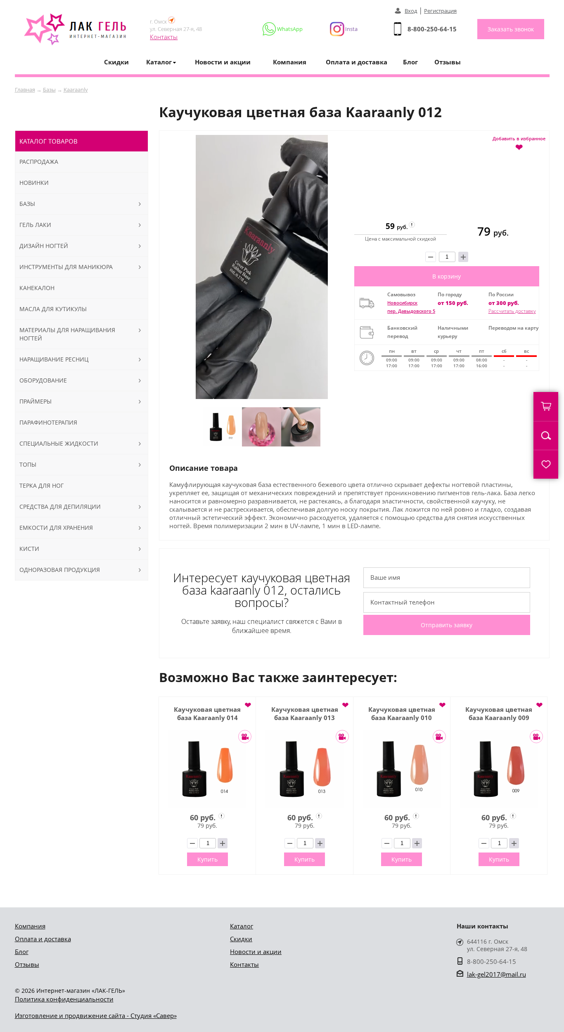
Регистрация (440, 10)
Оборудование (43, 380)
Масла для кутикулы (53, 309)
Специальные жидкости (58, 443)
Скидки (116, 62)
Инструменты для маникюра (66, 267)
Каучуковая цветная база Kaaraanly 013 (304, 713)
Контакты (164, 37)
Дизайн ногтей (43, 246)
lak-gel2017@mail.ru (496, 974)
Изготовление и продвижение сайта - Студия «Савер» (96, 1015)
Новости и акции (223, 62)
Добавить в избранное (519, 143)
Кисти (29, 549)
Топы (27, 464)
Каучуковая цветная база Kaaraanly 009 (498, 713)
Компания (289, 62)
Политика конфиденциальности (64, 999)
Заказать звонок (511, 29)
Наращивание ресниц (53, 359)
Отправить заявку (446, 625)
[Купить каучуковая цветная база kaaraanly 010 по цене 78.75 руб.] (402, 769)
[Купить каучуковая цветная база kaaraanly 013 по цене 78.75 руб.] (304, 769)
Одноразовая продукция (59, 570)
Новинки (34, 183)
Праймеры (35, 401)
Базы (49, 89)
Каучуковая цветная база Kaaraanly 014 (207, 713)
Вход (411, 10)
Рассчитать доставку (512, 310)
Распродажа (38, 161)
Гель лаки (35, 225)
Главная (25, 89)
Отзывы (447, 62)
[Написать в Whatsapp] (283, 29)
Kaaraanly (76, 89)
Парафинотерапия (48, 422)
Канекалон (37, 288)
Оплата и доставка (356, 62)
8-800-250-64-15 (432, 29)
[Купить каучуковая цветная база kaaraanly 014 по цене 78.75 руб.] (207, 769)
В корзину (446, 276)
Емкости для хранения (56, 527)
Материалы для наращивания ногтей (67, 334)
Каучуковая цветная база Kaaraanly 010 (401, 713)
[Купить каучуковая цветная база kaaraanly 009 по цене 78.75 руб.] (499, 769)
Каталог (241, 926)
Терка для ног (41, 485)
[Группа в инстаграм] (340, 29)
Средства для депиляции (60, 506)
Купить (207, 859)
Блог (410, 62)
